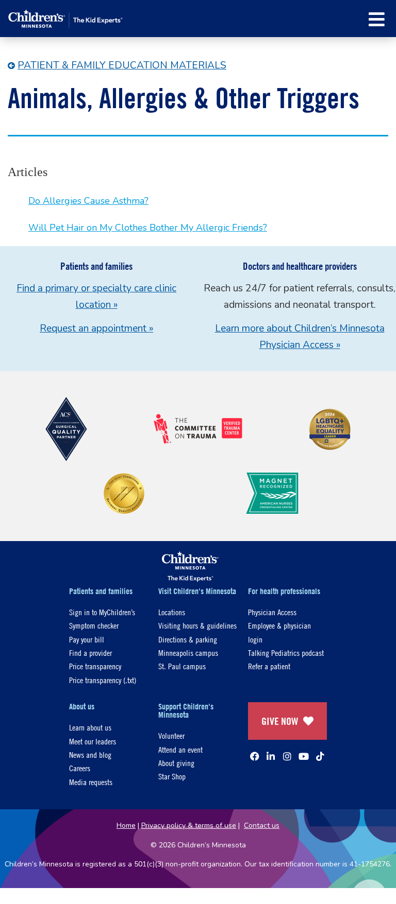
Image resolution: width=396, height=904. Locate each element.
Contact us (261, 825)
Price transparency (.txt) (102, 680)
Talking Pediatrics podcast (286, 652)
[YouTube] (303, 756)
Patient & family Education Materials (122, 65)
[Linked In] (270, 756)
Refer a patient (269, 666)
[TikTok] (320, 756)
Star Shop (172, 776)
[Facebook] (254, 756)
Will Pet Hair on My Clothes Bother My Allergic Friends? (147, 227)
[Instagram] (287, 756)
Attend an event (180, 749)
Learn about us (90, 727)
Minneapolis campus (188, 652)
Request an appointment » (96, 328)
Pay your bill (86, 639)
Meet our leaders (92, 741)
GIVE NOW (279, 721)
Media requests (90, 782)
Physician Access (272, 612)
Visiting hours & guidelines (197, 625)
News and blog (90, 754)
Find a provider (90, 652)
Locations (171, 612)
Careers (79, 768)
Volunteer (171, 735)
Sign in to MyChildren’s (102, 612)
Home (126, 825)
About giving (176, 763)
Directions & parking (187, 639)
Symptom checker (94, 625)
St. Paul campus (182, 666)
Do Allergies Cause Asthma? (88, 201)
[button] (377, 19)
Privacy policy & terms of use (188, 825)
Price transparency (95, 666)
